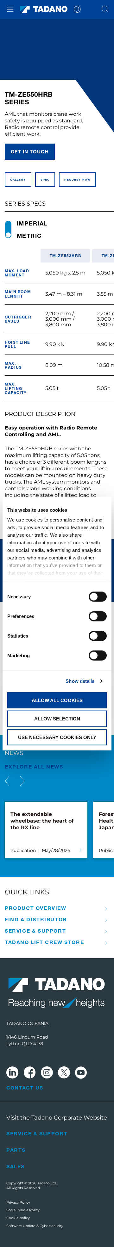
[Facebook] (29, 1073)
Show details (80, 681)
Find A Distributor (36, 919)
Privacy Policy (18, 1202)
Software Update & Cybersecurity (34, 1226)
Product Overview (35, 908)
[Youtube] (81, 1073)
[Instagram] (47, 1073)
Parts (16, 1150)
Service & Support (35, 931)
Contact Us (24, 1087)
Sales (15, 1166)
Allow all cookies (57, 700)
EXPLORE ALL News (34, 766)
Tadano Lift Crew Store (44, 942)
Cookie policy (18, 1218)
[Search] (105, 9)
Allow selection (57, 718)
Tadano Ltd (47, 1183)
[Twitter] (64, 1073)
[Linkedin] (12, 1073)
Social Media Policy (23, 1210)
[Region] (77, 8)
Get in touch (30, 151)
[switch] (98, 616)
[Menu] (10, 10)
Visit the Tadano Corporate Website (56, 1117)
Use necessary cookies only (57, 737)
